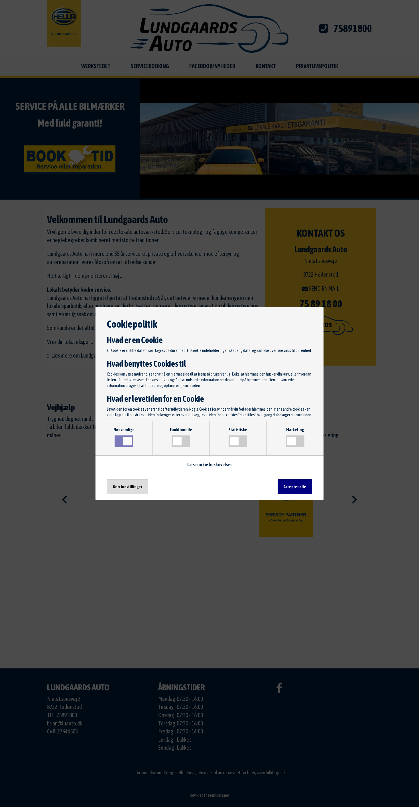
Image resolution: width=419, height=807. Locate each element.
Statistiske (238, 429)
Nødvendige (124, 429)
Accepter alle (295, 486)
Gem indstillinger (127, 486)
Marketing (295, 429)
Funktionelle (181, 429)
